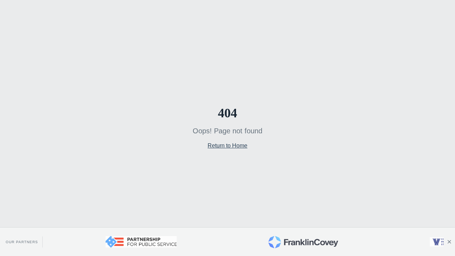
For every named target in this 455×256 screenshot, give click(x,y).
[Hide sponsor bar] (449, 241)
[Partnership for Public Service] (137, 242)
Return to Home (227, 146)
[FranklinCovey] (299, 242)
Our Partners (22, 242)
